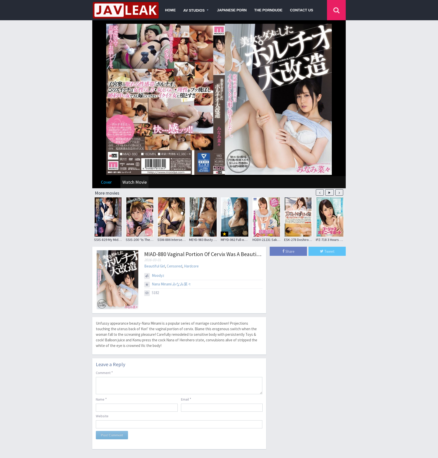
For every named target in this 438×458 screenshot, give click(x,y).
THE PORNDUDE (268, 10)
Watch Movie (134, 182)
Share (290, 251)
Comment (104, 372)
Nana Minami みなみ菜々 (171, 284)
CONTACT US (301, 10)
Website (102, 416)
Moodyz (158, 275)
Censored (174, 266)
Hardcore (191, 266)
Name (101, 399)
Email (186, 399)
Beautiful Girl (154, 266)
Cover (106, 182)
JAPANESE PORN (232, 10)
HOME (170, 10)
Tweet (329, 251)
